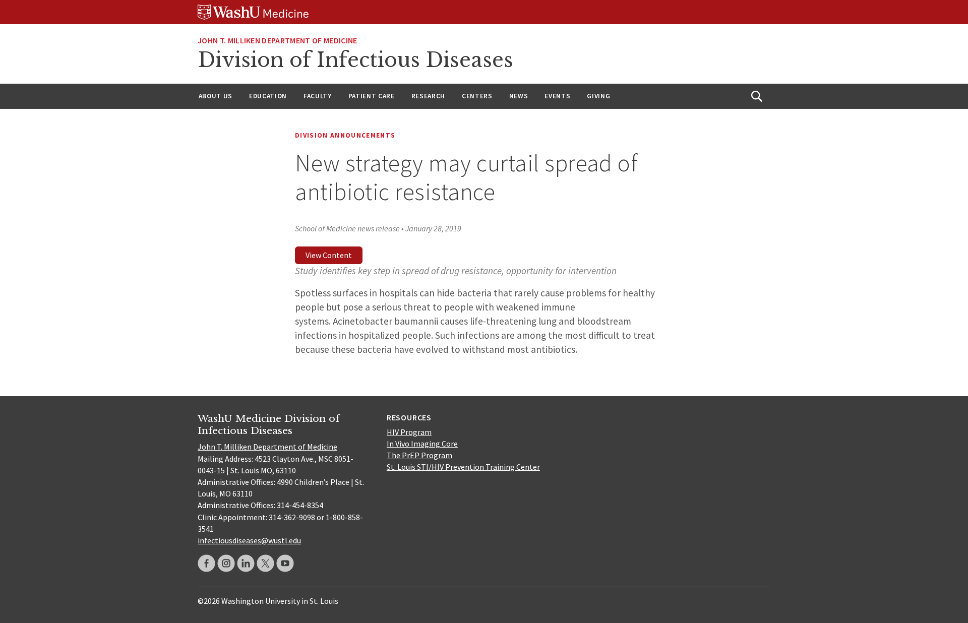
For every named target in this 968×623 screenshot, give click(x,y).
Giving (598, 96)
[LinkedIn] (246, 563)
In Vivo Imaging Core (422, 444)
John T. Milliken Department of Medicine (267, 447)
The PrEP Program (419, 455)
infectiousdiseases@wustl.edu (249, 540)
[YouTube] (285, 563)
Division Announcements (345, 135)
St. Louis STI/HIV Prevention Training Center (463, 467)
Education (268, 96)
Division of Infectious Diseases (355, 60)
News (518, 96)
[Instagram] (226, 563)
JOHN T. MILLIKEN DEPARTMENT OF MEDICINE (277, 40)
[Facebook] (206, 563)
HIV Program (409, 432)
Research (428, 96)
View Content (329, 255)
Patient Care (371, 96)
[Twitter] (265, 563)
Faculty (318, 96)
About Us (215, 96)
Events (557, 96)
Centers (477, 96)
